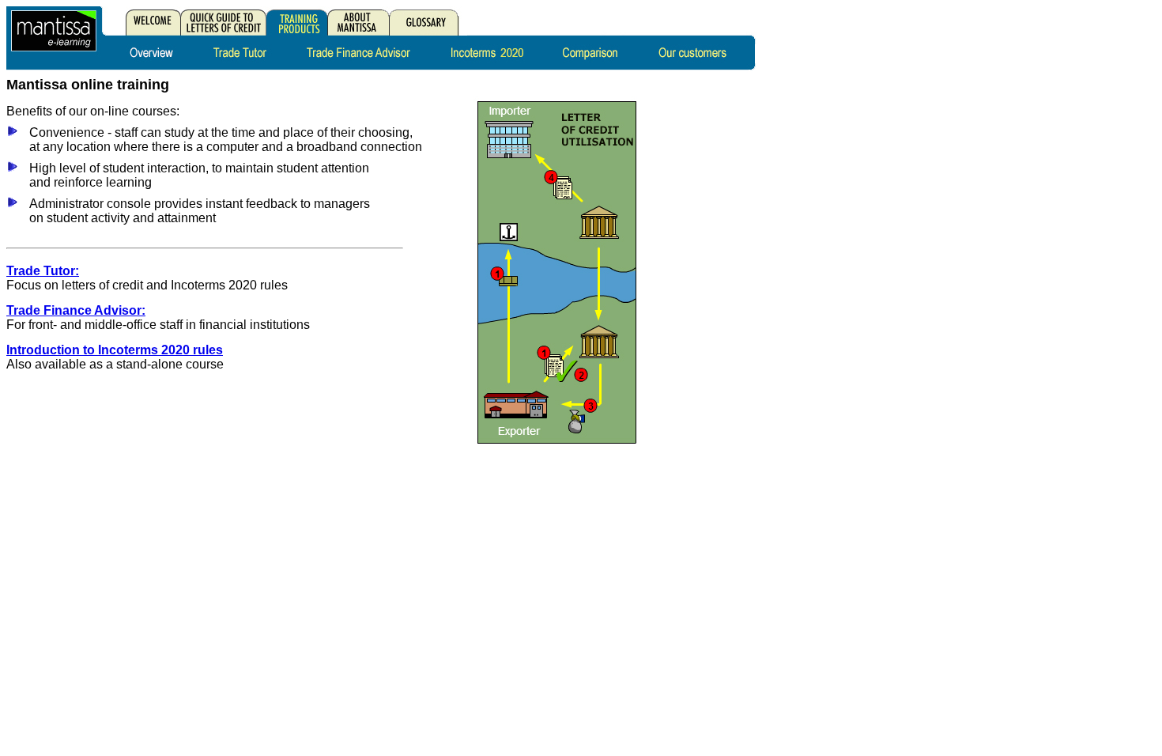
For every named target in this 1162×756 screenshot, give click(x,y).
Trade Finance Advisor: (75, 310)
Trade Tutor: (42, 271)
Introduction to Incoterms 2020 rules (114, 350)
